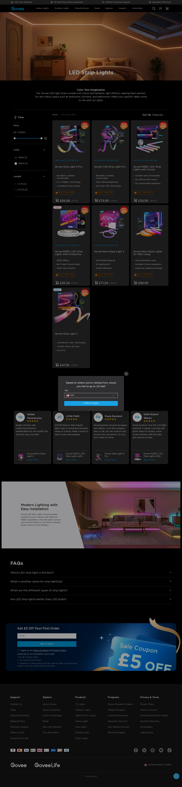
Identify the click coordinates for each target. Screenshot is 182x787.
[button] (91, 395)
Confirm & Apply (91, 403)
